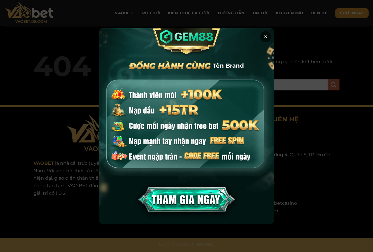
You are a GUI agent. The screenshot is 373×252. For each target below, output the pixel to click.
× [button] (265, 36)
